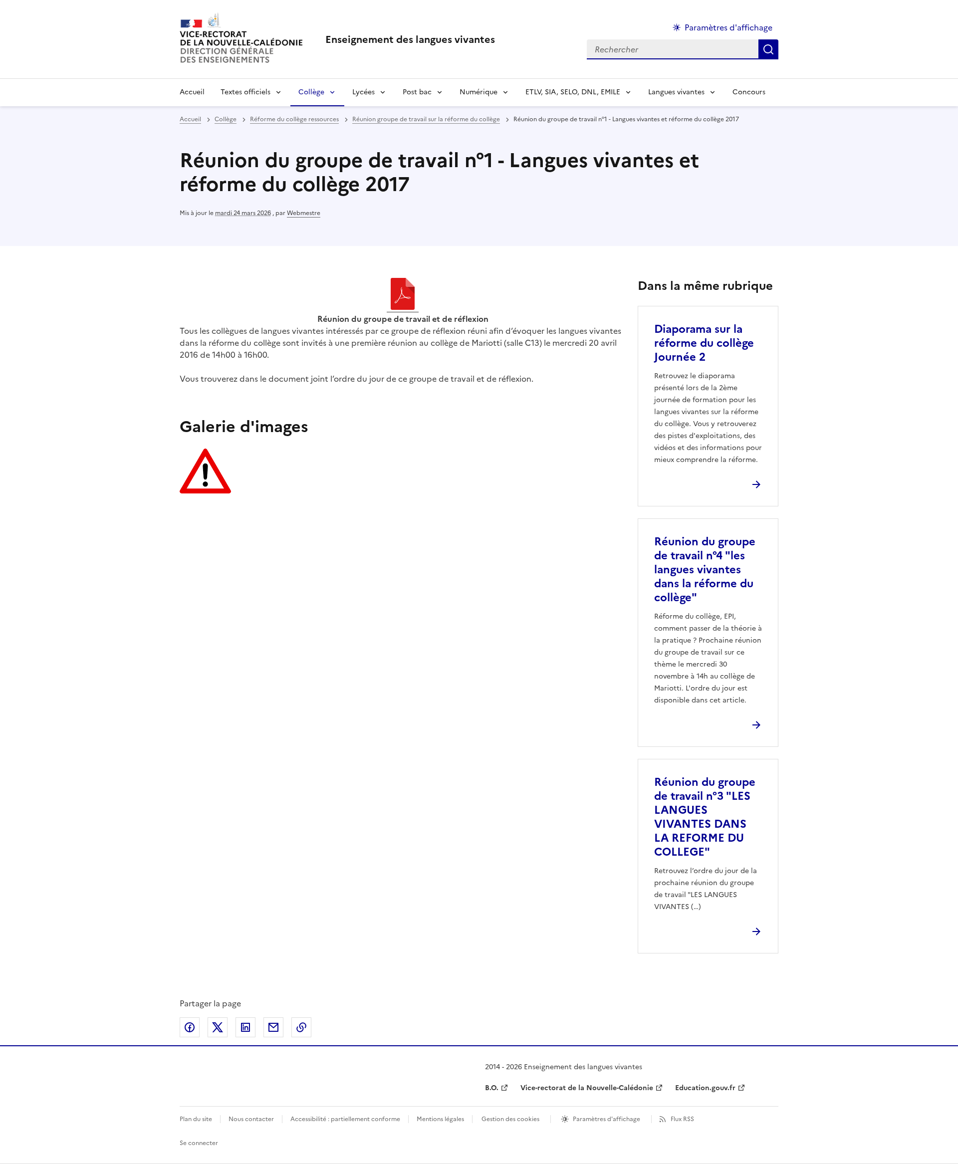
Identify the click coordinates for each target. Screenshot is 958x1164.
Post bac (417, 92)
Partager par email (273, 1027)
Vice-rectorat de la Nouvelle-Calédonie (586, 1088)
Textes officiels (245, 92)
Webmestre (303, 213)
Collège (311, 92)
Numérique (478, 92)
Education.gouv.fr (705, 1088)
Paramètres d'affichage (728, 27)
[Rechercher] (768, 49)
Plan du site (196, 1119)
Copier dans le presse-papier (301, 1027)
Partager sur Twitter (218, 1027)
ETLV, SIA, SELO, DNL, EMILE (572, 92)
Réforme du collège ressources (294, 119)
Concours (748, 92)
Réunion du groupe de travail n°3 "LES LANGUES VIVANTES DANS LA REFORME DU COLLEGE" (704, 817)
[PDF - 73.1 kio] (403, 295)
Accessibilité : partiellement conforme (345, 1119)
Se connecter (199, 1143)
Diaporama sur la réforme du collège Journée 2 (704, 343)
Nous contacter (251, 1119)
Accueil (192, 92)
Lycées (363, 92)
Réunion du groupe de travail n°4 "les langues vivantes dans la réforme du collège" (704, 569)
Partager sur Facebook (190, 1027)
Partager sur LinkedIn (245, 1027)
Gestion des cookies (510, 1119)
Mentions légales (440, 1119)
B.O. (491, 1088)
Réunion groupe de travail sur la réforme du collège (426, 119)
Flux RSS (682, 1119)
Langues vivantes (676, 92)
